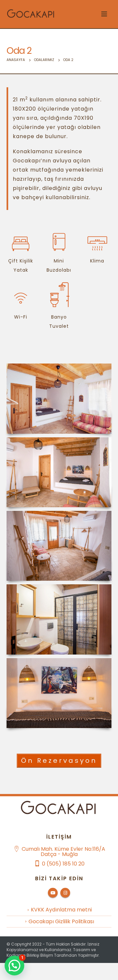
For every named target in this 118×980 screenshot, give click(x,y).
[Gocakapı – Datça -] (31, 14)
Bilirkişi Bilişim (40, 955)
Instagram (65, 893)
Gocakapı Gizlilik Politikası (61, 921)
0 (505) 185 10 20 (63, 863)
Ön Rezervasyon (59, 760)
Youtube (53, 893)
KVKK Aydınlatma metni (61, 909)
